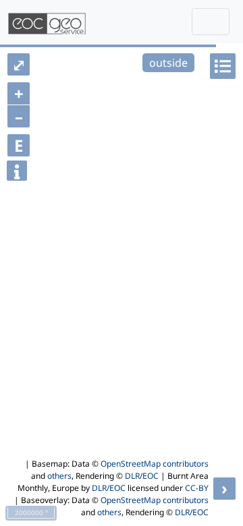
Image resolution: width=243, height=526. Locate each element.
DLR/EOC (142, 475)
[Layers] (223, 66)
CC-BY (197, 488)
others (59, 475)
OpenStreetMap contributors (155, 463)
